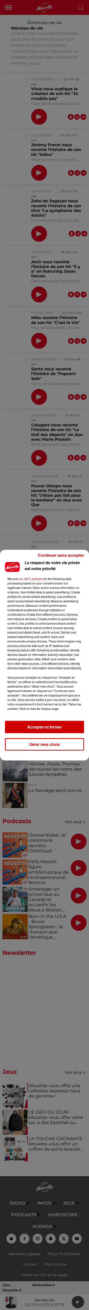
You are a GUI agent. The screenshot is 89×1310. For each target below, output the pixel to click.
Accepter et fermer (44, 727)
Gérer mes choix (44, 744)
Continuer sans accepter (61, 555)
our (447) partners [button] (31, 579)
